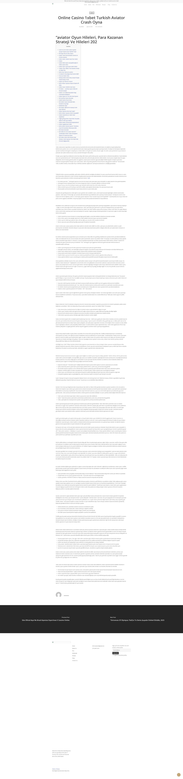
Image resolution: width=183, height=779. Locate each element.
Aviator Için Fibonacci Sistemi (65, 81)
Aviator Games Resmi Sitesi (65, 100)
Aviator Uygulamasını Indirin (65, 124)
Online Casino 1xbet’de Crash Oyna (67, 87)
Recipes (74, 655)
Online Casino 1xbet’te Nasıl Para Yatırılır (68, 59)
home (73, 646)
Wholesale (74, 653)
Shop (73, 658)
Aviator (60, 61)
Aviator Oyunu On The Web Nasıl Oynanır (68, 96)
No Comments (98, 26)
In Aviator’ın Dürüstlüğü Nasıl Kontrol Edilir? (69, 74)
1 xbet (88, 178)
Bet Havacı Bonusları (64, 130)
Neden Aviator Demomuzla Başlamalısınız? (69, 122)
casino (91, 13)
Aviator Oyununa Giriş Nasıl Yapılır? (67, 111)
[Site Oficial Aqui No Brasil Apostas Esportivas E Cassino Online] (46, 619)
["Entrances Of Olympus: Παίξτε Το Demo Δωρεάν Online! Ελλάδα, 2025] (137, 619)
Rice (73, 650)
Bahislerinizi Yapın (63, 105)
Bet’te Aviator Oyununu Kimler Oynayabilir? (69, 113)
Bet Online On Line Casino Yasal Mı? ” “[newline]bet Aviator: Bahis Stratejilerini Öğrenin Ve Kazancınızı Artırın (68, 133)
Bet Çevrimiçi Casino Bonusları (66, 98)
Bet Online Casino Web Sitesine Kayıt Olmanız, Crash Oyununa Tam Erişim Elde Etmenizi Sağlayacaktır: (68, 139)
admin (82, 26)
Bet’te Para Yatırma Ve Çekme (66, 72)
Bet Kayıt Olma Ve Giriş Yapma (66, 53)
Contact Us (74, 660)
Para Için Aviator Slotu (64, 76)
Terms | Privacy (56, 769)
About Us (74, 648)
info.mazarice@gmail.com (91, 2)
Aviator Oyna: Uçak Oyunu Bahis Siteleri (68, 66)
